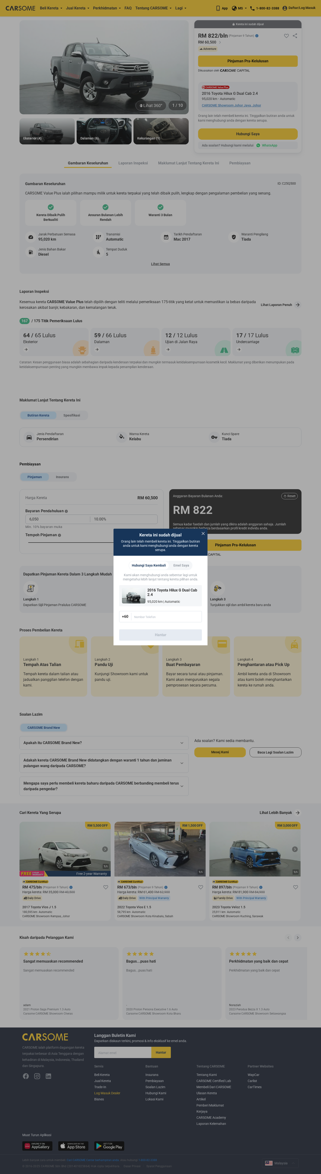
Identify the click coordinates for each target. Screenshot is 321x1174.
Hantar (160, 635)
